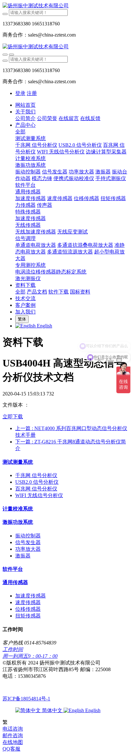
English (92, 710)
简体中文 (52, 710)
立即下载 (13, 416)
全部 (20, 131)
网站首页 (25, 105)
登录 (20, 93)
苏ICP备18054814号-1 (26, 698)
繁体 (22, 319)
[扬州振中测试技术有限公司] (65, 6)
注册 (32, 93)
